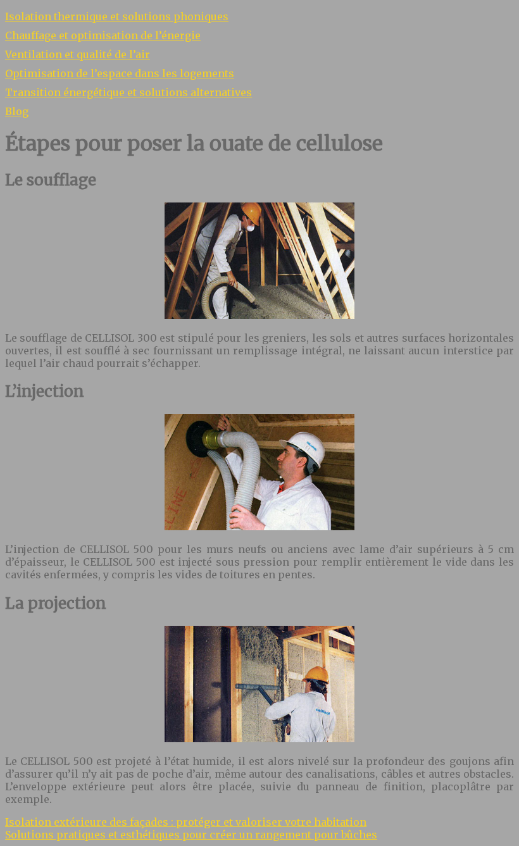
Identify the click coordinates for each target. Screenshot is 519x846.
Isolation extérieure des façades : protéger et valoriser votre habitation (185, 822)
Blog (16, 111)
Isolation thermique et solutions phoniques (116, 16)
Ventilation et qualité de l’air (77, 54)
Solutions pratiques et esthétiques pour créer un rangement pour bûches (191, 834)
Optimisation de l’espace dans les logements (119, 73)
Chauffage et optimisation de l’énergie (103, 35)
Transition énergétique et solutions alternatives (128, 92)
